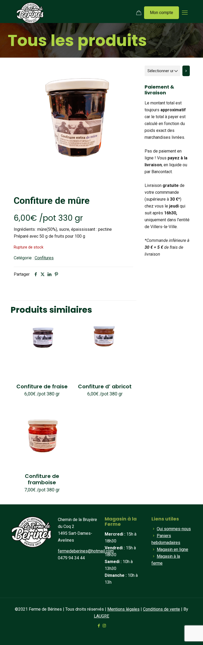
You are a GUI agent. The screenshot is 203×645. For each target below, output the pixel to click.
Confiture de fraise (42, 386)
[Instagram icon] (104, 625)
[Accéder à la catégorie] (186, 71)
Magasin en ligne (172, 549)
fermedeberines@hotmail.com (86, 551)
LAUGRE (101, 616)
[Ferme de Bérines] (30, 12)
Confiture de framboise (42, 479)
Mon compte (161, 12)
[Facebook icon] (99, 625)
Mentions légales (123, 609)
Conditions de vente (161, 609)
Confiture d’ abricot (105, 386)
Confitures (44, 257)
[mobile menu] (184, 12)
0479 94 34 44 (71, 557)
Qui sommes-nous (174, 528)
